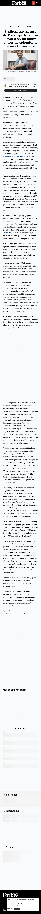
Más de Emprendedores (15, 690)
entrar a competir (26, 569)
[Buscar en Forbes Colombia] (37, 3)
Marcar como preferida (20, 90)
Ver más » (10, 908)
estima (5, 232)
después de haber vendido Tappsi (15, 156)
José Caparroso (11, 46)
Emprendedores (25, 26)
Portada (12, 26)
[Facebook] (5, 900)
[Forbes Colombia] (19, 3)
